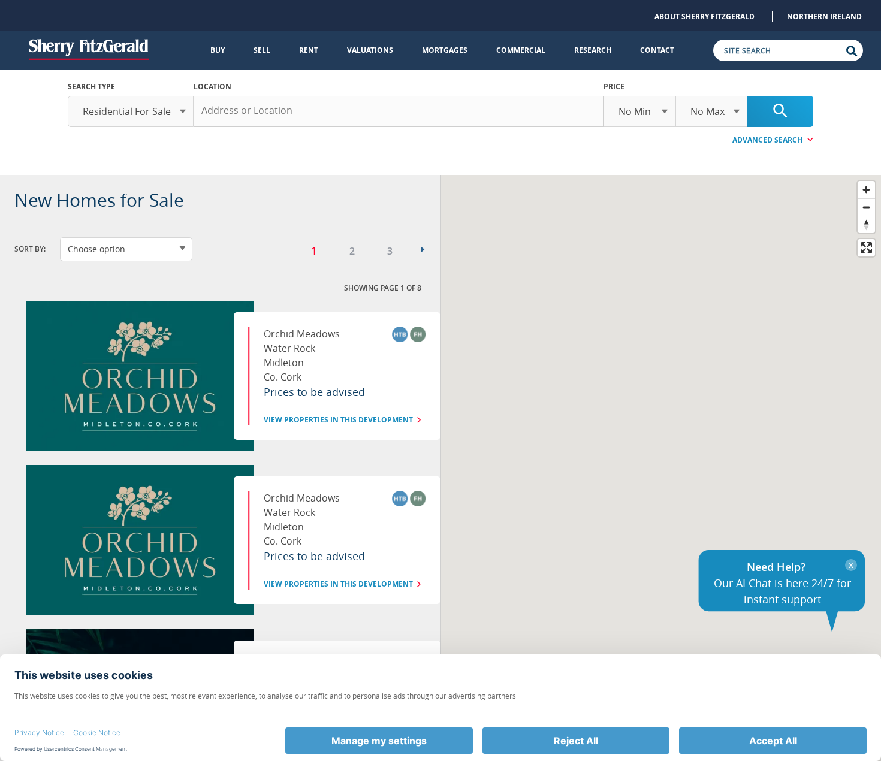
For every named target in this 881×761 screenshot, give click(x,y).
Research (592, 50)
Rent (308, 50)
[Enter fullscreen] (866, 247)
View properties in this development (338, 420)
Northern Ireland (824, 16)
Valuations (370, 50)
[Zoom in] (866, 189)
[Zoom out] (866, 207)
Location (212, 86)
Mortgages (444, 50)
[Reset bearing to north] (866, 224)
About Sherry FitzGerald (704, 16)
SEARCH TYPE (91, 86)
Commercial (520, 50)
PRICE (614, 86)
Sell (262, 50)
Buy (217, 50)
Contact (657, 50)
